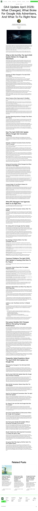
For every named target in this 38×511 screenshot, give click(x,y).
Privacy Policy (28, 499)
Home (6, 499)
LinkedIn (19, 28)
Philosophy (7, 500)
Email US (3, 501)
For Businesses (19, 1)
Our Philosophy (5, 1)
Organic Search (14, 1)
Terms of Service (27, 500)
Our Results (27, 1)
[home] (1, 1)
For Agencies (23, 1)
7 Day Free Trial (34, 500)
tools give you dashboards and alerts (19, 343)
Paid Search (9, 1)
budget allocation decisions (11, 294)
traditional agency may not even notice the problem (20, 222)
